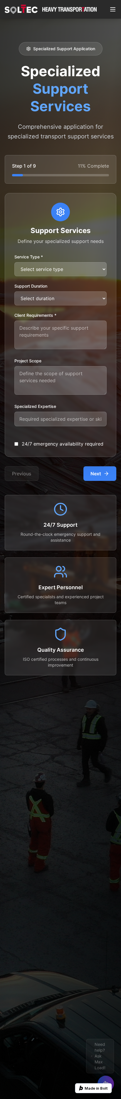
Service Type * (28, 256)
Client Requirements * (35, 315)
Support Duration (30, 286)
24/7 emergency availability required (62, 444)
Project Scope (27, 360)
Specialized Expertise (35, 406)
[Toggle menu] (112, 9)
